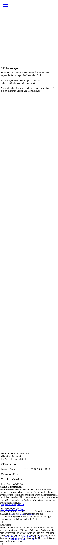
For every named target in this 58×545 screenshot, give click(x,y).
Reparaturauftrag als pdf (12, 504)
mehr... (4, 433)
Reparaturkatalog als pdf (12, 509)
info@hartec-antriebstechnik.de (21, 514)
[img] (29, 30)
